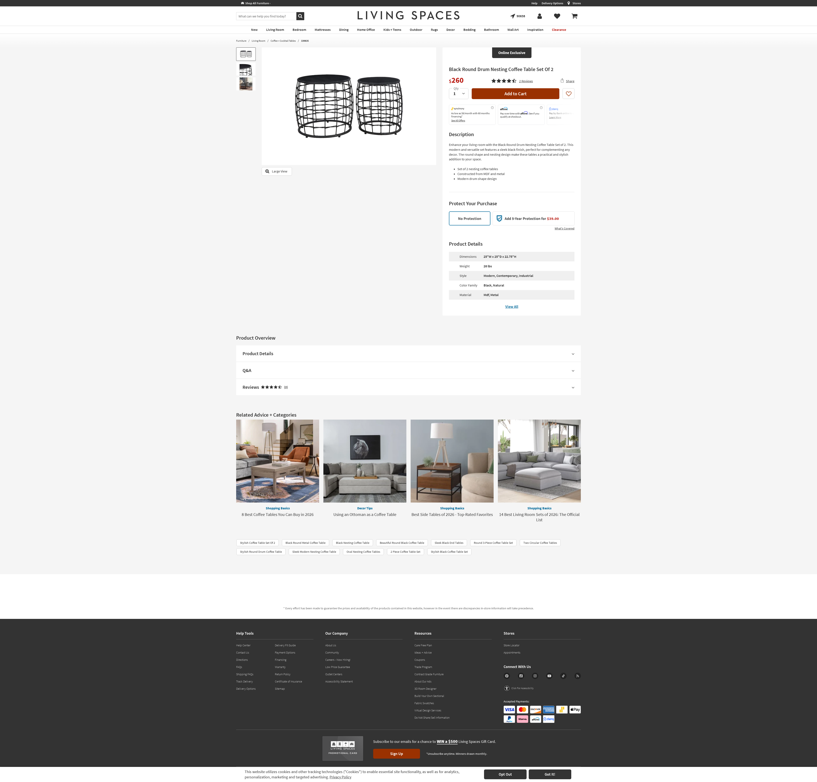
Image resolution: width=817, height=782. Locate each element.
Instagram (535, 676)
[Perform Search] (300, 16)
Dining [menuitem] (344, 29)
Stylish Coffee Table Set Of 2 (257, 543)
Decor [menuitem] (450, 29)
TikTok (563, 676)
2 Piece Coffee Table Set (405, 552)
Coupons (419, 660)
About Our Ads (422, 681)
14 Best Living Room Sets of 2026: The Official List (539, 517)
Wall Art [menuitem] (513, 29)
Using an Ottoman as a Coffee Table (364, 514)
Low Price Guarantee (337, 667)
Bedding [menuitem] (469, 29)
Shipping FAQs (244, 674)
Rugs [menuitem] (434, 29)
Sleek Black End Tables (449, 543)
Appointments (512, 652)
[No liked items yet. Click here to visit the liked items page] (557, 16)
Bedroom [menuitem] (299, 29)
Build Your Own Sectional (429, 696)
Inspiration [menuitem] (535, 29)
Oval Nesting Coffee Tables (363, 552)
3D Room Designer (425, 689)
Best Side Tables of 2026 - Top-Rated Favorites (452, 514)
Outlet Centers (333, 674)
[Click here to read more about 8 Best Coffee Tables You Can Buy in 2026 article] (277, 461)
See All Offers (458, 120)
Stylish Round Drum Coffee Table (261, 552)
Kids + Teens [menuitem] (392, 29)
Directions (242, 660)
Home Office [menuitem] (366, 29)
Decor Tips (365, 508)
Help (534, 3)
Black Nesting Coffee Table (352, 543)
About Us (330, 645)
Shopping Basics (278, 508)
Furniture (241, 40)
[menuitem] (574, 16)
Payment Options (285, 652)
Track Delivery (244, 681)
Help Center (243, 645)
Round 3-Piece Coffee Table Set (493, 543)
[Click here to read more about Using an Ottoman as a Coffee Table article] (364, 461)
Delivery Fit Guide (285, 645)
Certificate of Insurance (288, 681)
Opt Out (505, 774)
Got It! (550, 774)
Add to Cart (515, 94)
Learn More (555, 117)
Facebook (521, 676)
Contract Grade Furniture (429, 674)
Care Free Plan (423, 645)
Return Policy (282, 674)
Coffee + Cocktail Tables (283, 40)
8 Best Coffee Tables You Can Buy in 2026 (278, 514)
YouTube (549, 676)
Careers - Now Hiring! (338, 660)
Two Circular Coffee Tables (540, 543)
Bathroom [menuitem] (491, 29)
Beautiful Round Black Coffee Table (402, 543)
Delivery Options (552, 3)
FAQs (239, 667)
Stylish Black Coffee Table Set (449, 552)
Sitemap (280, 689)
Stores (577, 3)
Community (332, 652)
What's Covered (564, 228)
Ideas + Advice (423, 652)
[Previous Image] (265, 106)
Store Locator (511, 645)
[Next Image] (433, 106)
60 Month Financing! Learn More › (261, 3)
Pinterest (507, 676)
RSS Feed (577, 676)
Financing (280, 660)
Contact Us (242, 652)
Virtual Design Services (427, 710)
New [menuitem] (254, 29)
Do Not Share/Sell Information (432, 717)
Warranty (280, 667)
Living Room (258, 40)
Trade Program (423, 667)
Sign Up (396, 753)
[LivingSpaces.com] (408, 15)
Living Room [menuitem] (275, 29)
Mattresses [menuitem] (323, 29)
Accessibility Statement (339, 681)
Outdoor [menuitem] (416, 29)
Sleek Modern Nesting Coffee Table (314, 552)
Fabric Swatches (424, 703)
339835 (305, 40)
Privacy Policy (340, 777)
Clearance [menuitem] (559, 29)
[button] (512, 80)
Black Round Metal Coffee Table (306, 543)
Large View (279, 171)
